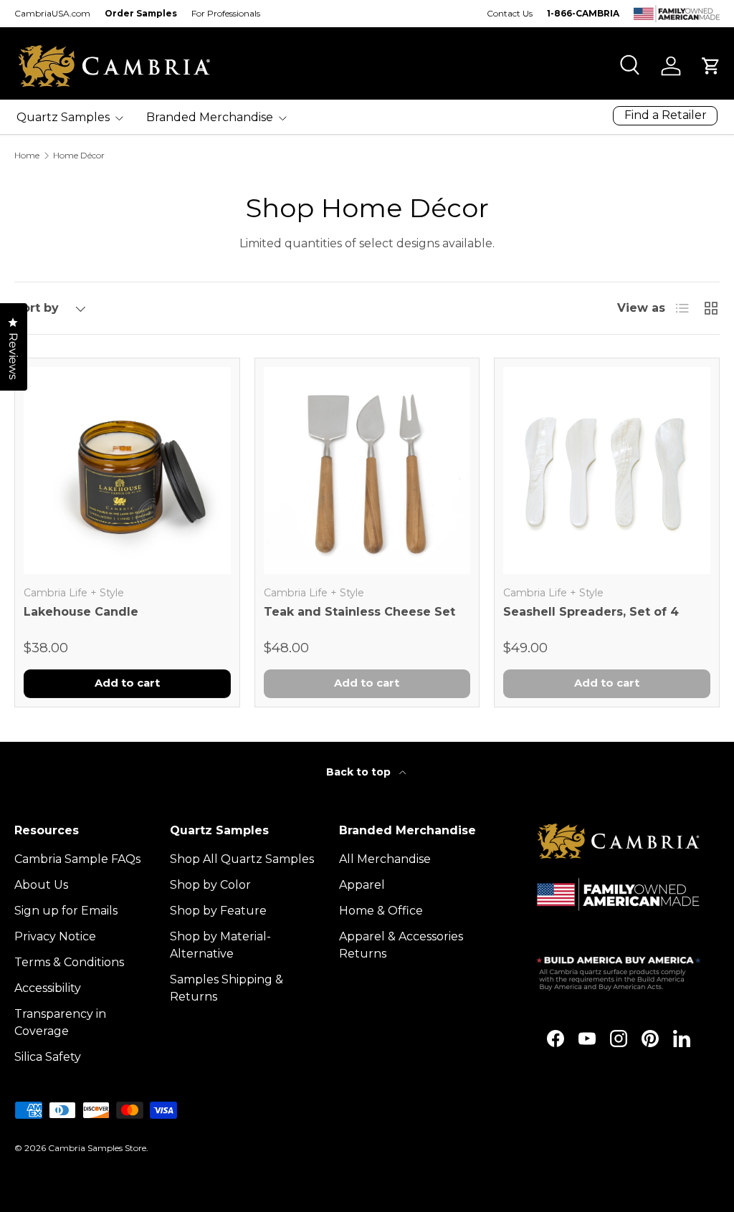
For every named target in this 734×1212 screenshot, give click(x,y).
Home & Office (381, 910)
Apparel (362, 885)
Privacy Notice (55, 936)
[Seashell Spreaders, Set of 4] (606, 470)
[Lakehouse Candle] (127, 470)
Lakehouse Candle (81, 612)
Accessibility (47, 988)
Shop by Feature (218, 910)
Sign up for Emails (66, 910)
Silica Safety (47, 1057)
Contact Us (510, 13)
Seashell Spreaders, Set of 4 (591, 612)
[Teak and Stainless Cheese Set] (367, 470)
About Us (41, 885)
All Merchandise (385, 859)
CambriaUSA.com (52, 13)
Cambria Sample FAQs (77, 859)
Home (26, 155)
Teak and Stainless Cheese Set (359, 612)
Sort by (36, 308)
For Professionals (225, 13)
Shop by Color (210, 885)
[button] (711, 66)
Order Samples (141, 13)
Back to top (360, 771)
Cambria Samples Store (97, 1147)
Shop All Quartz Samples (242, 859)
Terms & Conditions (69, 962)
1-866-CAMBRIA (583, 13)
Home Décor (79, 155)
